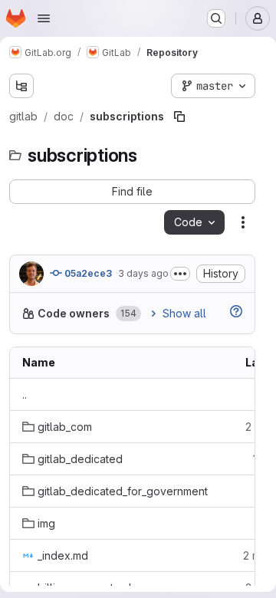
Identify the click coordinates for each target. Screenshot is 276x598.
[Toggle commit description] (180, 274)
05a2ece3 (87, 273)
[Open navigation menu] (43, 18)
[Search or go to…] (216, 18)
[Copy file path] (179, 116)
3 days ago (143, 273)
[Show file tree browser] (21, 86)
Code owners (74, 313)
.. (24, 394)
